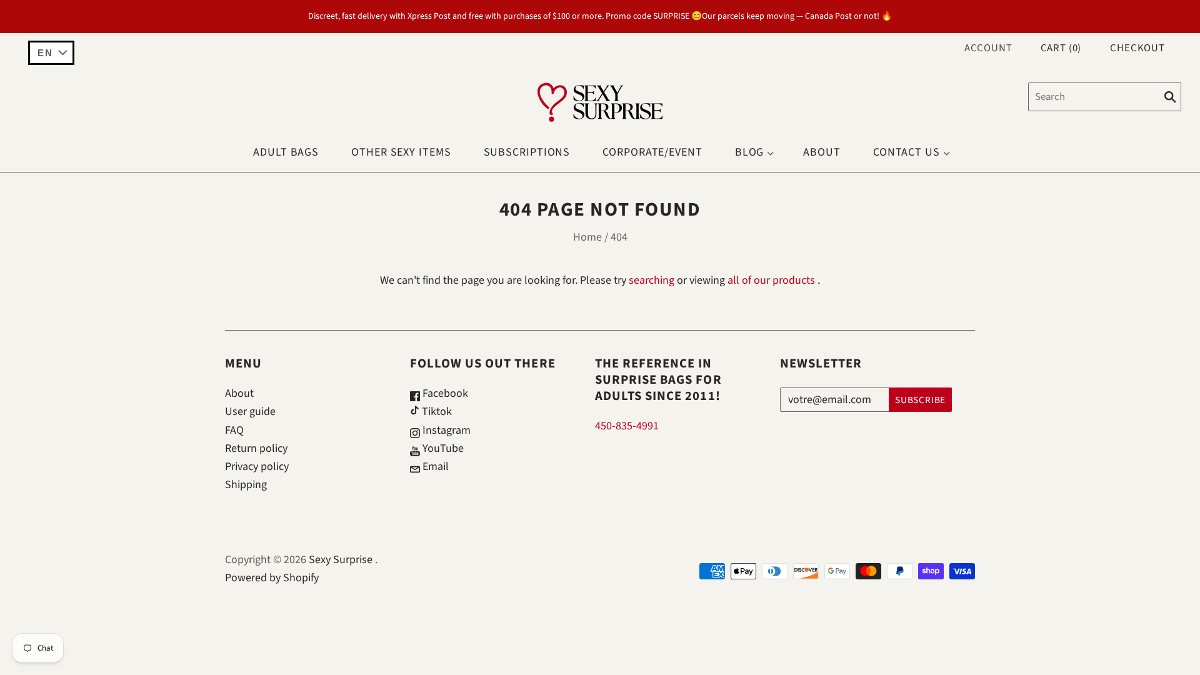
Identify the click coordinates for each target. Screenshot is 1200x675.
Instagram (445, 430)
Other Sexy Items (401, 152)
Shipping (246, 484)
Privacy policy (257, 466)
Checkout (1137, 48)
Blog (749, 152)
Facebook (444, 393)
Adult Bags (286, 152)
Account (988, 48)
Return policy (256, 448)
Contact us (906, 152)
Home (587, 237)
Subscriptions (527, 152)
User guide (250, 411)
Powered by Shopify (272, 578)
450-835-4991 (627, 426)
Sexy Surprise (340, 560)
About (822, 152)
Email (434, 466)
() (1061, 48)
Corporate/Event (652, 152)
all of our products (771, 280)
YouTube (442, 448)
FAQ (234, 430)
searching (651, 280)
